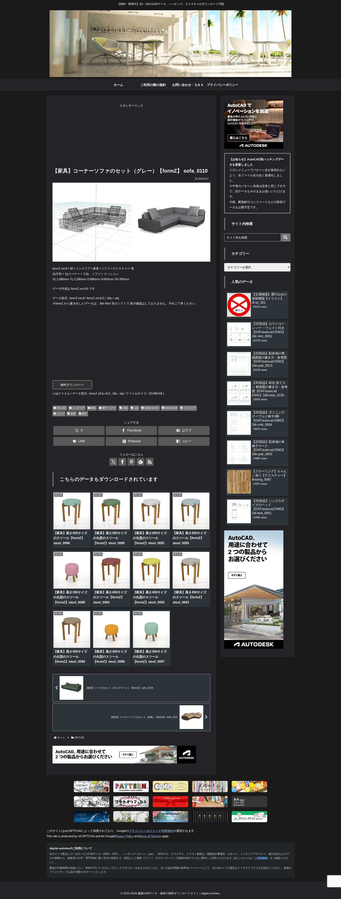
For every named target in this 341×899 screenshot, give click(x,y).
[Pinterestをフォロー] (131, 462)
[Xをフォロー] (113, 462)
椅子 (84, 413)
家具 (93, 408)
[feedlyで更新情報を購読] (140, 462)
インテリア (78, 408)
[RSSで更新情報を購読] (150, 462)
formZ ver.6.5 (152, 408)
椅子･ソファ (108, 408)
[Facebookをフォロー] (122, 462)
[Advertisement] (131, 135)
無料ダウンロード (72, 384)
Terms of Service (150, 836)
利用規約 (167, 830)
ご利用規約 (261, 858)
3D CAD (61, 408)
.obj (136, 408)
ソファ (60, 413)
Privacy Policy (124, 836)
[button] (184, 441)
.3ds (125, 408)
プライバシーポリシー (143, 830)
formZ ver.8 (171, 408)
